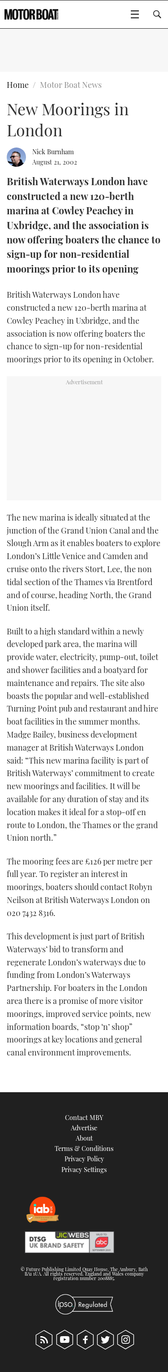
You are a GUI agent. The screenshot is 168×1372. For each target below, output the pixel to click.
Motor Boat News (71, 84)
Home (18, 84)
